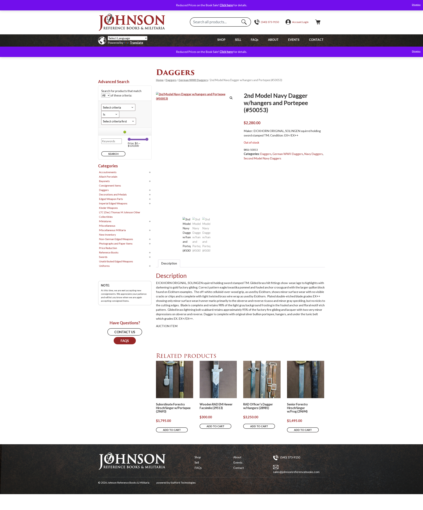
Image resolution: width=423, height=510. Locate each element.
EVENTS (293, 39)
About (237, 457)
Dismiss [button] (416, 4)
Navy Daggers (313, 154)
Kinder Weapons (108, 207)
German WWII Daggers (193, 80)
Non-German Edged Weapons (116, 239)
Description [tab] (169, 263)
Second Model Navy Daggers (262, 158)
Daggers (171, 80)
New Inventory (107, 234)
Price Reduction (108, 247)
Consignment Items (110, 185)
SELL (238, 39)
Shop (197, 457)
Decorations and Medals (113, 194)
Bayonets (104, 181)
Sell (196, 462)
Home (160, 80)
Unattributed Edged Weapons (116, 261)
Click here (226, 5)
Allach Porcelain (108, 176)
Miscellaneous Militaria (112, 230)
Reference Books (108, 252)
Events (237, 462)
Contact (238, 468)
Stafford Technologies (183, 482)
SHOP (221, 39)
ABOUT (273, 39)
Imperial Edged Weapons (113, 203)
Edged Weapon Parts (111, 198)
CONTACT (316, 39)
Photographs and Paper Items (116, 243)
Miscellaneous (107, 225)
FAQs (254, 39)
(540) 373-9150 (290, 457)
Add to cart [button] (172, 429)
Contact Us (124, 332)
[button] (231, 98)
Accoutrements (107, 172)
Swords (103, 256)
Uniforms (104, 265)
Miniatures (105, 221)
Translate (136, 42)
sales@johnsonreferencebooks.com (296, 472)
